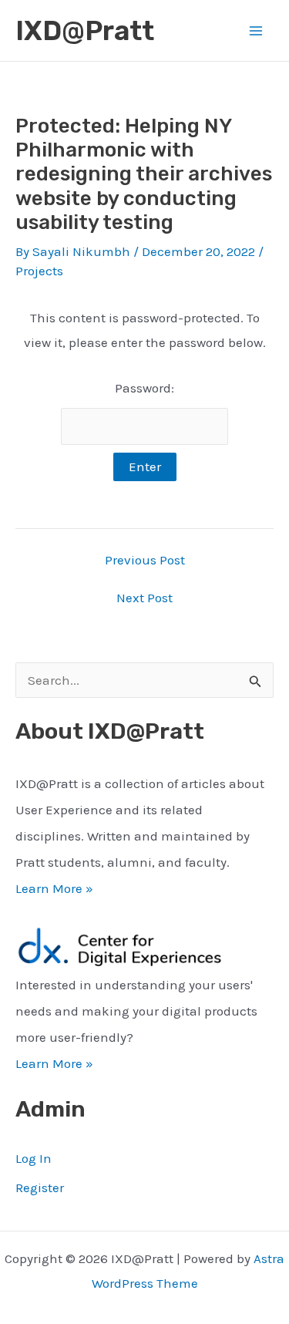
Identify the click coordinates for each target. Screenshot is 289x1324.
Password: (144, 388)
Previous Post (145, 560)
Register (39, 1187)
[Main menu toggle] (256, 31)
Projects (39, 270)
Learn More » (54, 888)
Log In (33, 1158)
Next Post (144, 598)
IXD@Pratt (84, 31)
